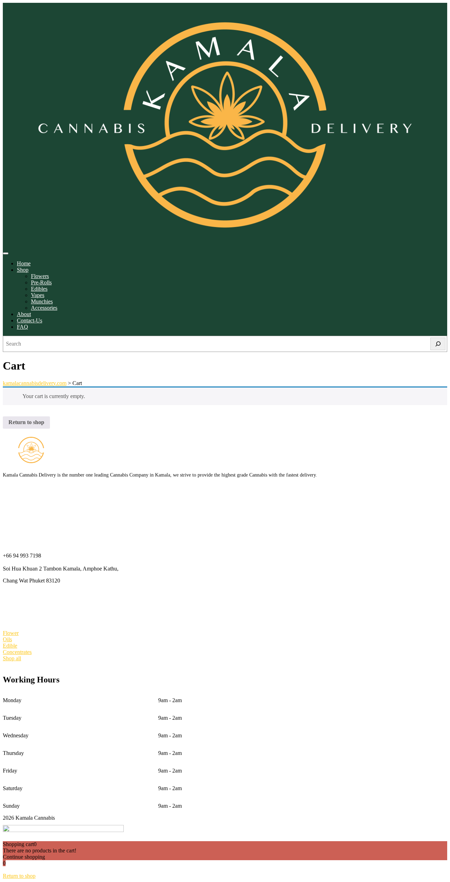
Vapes (37, 295)
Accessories (44, 308)
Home (24, 263)
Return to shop (26, 422)
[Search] (437, 344)
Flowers (40, 276)
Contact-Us (29, 320)
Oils (7, 639)
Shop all (12, 658)
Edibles (39, 289)
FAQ (22, 327)
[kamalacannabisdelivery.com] (225, 245)
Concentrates (17, 652)
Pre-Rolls (41, 282)
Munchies (42, 301)
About (24, 314)
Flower (11, 633)
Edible (10, 646)
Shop (22, 270)
